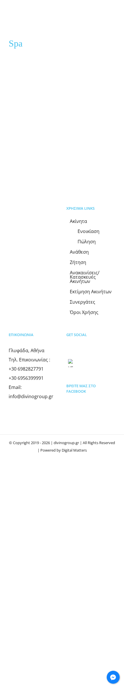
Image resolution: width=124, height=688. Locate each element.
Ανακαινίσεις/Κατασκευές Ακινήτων (84, 277)
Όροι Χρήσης (84, 312)
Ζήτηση (78, 262)
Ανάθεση (79, 252)
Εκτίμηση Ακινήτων (91, 292)
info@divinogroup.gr (31, 396)
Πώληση (87, 242)
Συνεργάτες (82, 302)
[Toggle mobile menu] (113, 18)
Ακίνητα (78, 221)
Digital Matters (74, 450)
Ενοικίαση (88, 231)
